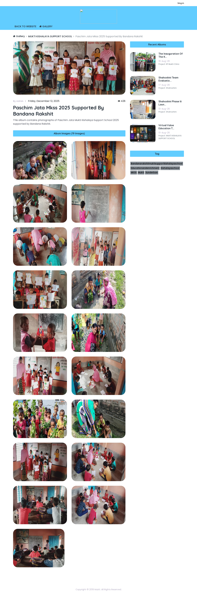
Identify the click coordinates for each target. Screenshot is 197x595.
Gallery (47, 26)
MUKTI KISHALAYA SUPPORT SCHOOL (50, 36)
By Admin (18, 101)
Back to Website (25, 26)
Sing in (180, 3)
